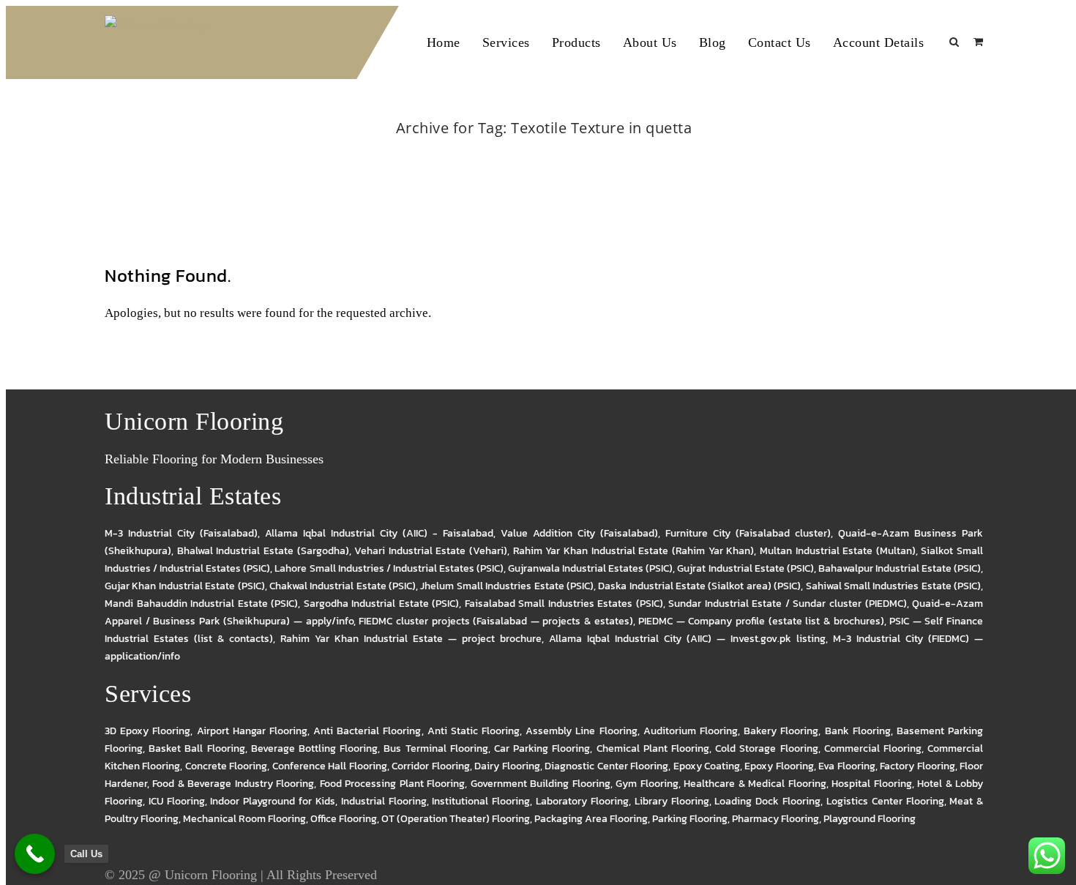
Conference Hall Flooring (329, 766)
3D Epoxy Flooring (147, 731)
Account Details (878, 42)
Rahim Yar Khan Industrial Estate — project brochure (410, 638)
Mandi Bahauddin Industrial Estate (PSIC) (201, 603)
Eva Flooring (846, 766)
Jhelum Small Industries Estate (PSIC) (507, 586)
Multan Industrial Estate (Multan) (838, 551)
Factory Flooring (917, 766)
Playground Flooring (869, 818)
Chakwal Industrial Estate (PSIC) (342, 586)
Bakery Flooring (781, 731)
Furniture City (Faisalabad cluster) (748, 533)
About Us (650, 42)
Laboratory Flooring (582, 801)
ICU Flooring (177, 801)
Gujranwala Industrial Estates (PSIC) (590, 568)
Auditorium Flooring (690, 731)
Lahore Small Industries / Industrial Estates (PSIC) (389, 568)
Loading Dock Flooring (767, 801)
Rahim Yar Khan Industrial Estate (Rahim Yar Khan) (633, 551)
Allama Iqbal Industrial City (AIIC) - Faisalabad (379, 533)
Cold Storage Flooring (766, 748)
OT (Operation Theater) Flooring (455, 818)
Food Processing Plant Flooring (392, 783)
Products (576, 42)
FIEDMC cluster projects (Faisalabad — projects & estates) (495, 621)
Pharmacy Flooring (775, 818)
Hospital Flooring (871, 783)
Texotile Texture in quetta (561, 147)
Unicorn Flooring (211, 874)
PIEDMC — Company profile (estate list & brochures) (760, 621)
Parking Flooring (690, 818)
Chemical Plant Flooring (653, 748)
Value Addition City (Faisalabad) (579, 533)
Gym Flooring (647, 783)
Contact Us (779, 42)
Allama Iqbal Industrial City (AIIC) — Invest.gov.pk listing (687, 638)
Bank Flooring (858, 731)
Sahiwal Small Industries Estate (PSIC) (894, 586)
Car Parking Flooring (542, 748)
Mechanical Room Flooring (244, 818)
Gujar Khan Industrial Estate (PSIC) (185, 586)
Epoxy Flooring (778, 766)
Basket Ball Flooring (196, 748)
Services (506, 42)
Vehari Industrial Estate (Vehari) (430, 551)
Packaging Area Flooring (591, 818)
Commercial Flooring (873, 748)
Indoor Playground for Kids (272, 801)
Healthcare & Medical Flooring (755, 783)
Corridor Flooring (430, 766)
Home (443, 42)
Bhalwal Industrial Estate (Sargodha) (263, 551)
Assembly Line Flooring (581, 731)
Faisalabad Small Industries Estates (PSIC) (564, 603)
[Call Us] (35, 854)
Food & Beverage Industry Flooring (233, 783)
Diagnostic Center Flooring (606, 766)
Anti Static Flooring (473, 731)
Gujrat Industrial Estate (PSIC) (745, 568)
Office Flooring (343, 818)
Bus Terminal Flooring (435, 748)
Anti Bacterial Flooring (367, 731)
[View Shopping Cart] (978, 42)
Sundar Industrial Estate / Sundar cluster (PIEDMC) (787, 603)
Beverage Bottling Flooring (314, 748)
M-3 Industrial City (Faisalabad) (181, 533)
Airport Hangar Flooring (252, 731)
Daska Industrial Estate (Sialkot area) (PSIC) (699, 586)
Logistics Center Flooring (885, 801)
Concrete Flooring (226, 766)
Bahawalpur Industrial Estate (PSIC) (899, 568)
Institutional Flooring (481, 801)
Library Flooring (672, 801)
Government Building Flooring (540, 783)
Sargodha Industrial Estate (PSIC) (382, 603)
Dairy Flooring (506, 766)
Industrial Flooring (384, 801)
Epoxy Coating (706, 766)
